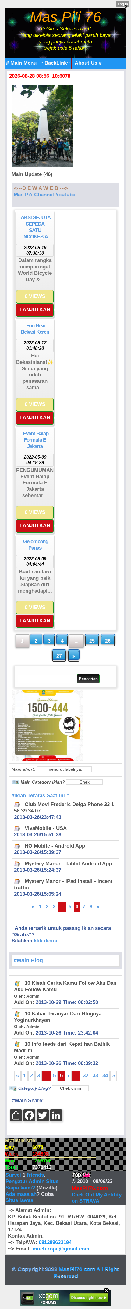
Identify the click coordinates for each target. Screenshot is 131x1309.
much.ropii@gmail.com (61, 1249)
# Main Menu (21, 63)
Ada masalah (21, 1194)
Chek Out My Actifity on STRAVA (97, 1198)
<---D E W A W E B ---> (41, 188)
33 (95, 1075)
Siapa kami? (20, 1188)
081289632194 (55, 1242)
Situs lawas (19, 1200)
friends (35, 1175)
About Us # (88, 63)
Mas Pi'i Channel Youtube (44, 195)
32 (85, 1075)
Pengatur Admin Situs (31, 1181)
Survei (14, 1175)
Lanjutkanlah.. (36, 310)
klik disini (45, 941)
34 (105, 1075)
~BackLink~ (55, 63)
